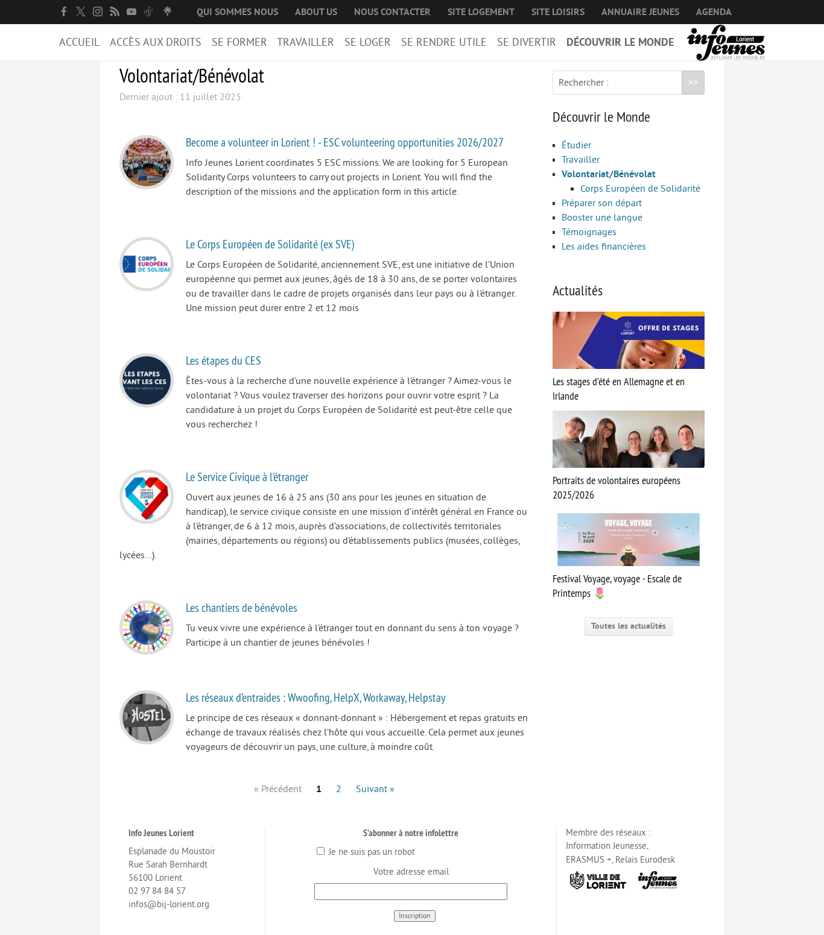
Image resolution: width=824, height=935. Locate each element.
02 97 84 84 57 (157, 891)
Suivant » (375, 789)
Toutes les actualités (628, 626)
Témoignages (589, 232)
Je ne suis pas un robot (370, 852)
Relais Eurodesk (645, 860)
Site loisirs (558, 12)
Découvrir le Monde (620, 42)
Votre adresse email (411, 872)
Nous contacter (392, 12)
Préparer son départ (602, 203)
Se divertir (526, 42)
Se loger (367, 42)
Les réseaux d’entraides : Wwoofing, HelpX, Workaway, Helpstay (316, 697)
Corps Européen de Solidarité (640, 188)
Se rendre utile (444, 42)
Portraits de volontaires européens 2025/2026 (616, 488)
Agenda (714, 12)
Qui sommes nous (237, 12)
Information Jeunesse (606, 846)
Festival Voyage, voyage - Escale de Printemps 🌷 (617, 586)
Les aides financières (604, 246)
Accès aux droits (155, 42)
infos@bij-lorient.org (168, 904)
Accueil (79, 42)
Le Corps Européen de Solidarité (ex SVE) (270, 243)
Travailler (305, 42)
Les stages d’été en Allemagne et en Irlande (619, 389)
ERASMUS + (589, 860)
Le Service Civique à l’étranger (247, 476)
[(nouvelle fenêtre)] (64, 11)
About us (316, 12)
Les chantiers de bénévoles (241, 607)
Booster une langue (602, 217)
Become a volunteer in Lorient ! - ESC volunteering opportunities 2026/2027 (345, 142)
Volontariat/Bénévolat (609, 174)
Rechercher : (584, 82)
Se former (239, 42)
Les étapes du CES (223, 360)
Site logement (481, 12)
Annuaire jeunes (640, 12)
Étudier (576, 145)
